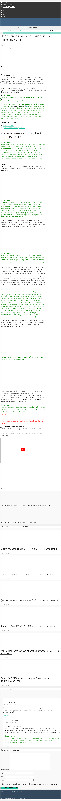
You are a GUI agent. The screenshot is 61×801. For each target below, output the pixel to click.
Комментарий (5, 769)
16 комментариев (5, 630)
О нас (5, 3)
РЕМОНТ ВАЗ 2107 (11, 46)
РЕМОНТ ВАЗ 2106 (11, 43)
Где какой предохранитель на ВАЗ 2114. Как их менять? (29, 600)
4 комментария (5, 553)
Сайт (2, 780)
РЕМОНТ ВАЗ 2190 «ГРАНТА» (15, 93)
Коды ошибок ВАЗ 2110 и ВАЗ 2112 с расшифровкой (27, 574)
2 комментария (5, 47)
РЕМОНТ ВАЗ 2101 (11, 33)
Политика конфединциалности (14, 798)
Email (2, 777)
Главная (3, 31)
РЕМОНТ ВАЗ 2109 (11, 50)
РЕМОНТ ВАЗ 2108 (11, 48)
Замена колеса (8, 126)
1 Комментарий (5, 658)
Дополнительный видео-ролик (14, 128)
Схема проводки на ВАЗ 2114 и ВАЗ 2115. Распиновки (28, 549)
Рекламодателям (9, 7)
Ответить (6, 716)
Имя (2, 773)
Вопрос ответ (8, 5)
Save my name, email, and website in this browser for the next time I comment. (29, 784)
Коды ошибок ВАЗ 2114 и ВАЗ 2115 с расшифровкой (27, 626)
